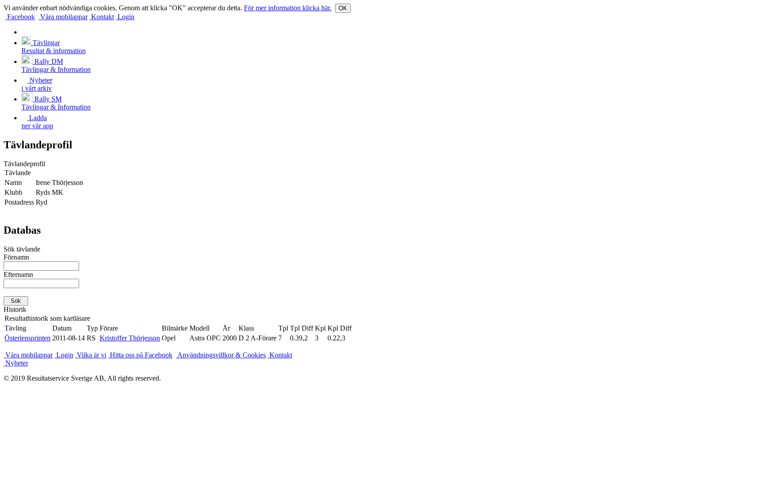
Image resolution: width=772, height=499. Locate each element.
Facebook (20, 17)
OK (343, 8)
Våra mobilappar (63, 17)
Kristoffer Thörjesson (130, 338)
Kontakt (101, 17)
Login (125, 17)
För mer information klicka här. (287, 8)
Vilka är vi (90, 355)
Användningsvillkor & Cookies (221, 355)
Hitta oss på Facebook (140, 355)
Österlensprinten (27, 338)
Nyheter (16, 363)
